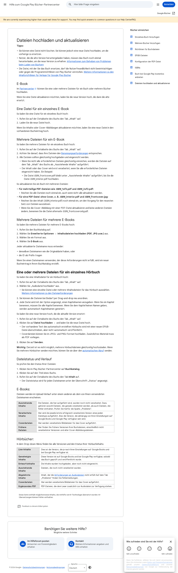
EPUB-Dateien (141, 55)
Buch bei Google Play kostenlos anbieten (149, 75)
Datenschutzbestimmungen (34, 567)
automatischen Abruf (93, 350)
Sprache (74, 564)
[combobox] (113, 4)
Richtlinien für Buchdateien (147, 49)
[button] (5, 4)
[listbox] (77, 567)
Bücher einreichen (139, 30)
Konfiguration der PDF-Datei (148, 61)
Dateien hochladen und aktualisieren (152, 83)
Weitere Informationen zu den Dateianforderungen (47, 293)
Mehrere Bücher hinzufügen (147, 43)
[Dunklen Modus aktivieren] (89, 567)
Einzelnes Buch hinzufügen (147, 37)
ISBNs (137, 67)
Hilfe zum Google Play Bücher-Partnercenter (34, 4)
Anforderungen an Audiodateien (69, 475)
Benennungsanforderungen (74, 153)
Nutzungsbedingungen (56, 567)
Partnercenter (27, 88)
